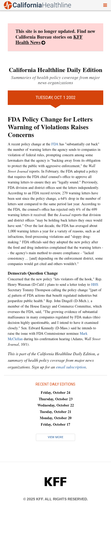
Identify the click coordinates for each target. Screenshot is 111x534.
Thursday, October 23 (56, 399)
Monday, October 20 (56, 418)
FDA (54, 143)
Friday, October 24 (55, 392)
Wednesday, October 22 (55, 405)
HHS (94, 284)
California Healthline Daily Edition (55, 69)
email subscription (71, 366)
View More (55, 437)
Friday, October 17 (55, 424)
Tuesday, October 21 (55, 411)
